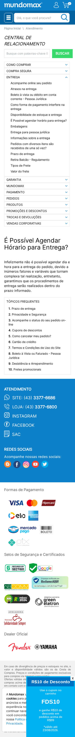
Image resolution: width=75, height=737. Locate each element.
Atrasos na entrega (23, 89)
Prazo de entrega (22, 154)
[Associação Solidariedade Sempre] (16, 619)
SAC (16, 434)
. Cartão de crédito (22, 342)
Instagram (24, 416)
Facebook (23, 425)
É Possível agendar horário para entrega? (39, 120)
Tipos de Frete (20, 165)
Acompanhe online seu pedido (31, 83)
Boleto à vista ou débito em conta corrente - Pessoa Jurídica (33, 97)
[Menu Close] (8, 17)
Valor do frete (20, 171)
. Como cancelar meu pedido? (30, 336)
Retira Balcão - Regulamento (30, 159)
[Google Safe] (42, 569)
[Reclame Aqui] (51, 584)
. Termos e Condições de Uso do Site (34, 347)
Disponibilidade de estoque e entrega (36, 114)
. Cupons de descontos (25, 330)
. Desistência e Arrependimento (31, 363)
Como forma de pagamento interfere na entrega (38, 107)
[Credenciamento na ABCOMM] (18, 587)
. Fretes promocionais (25, 369)
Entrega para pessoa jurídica (30, 132)
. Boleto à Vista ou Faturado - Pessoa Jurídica (35, 355)
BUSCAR (62, 53)
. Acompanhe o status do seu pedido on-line (37, 322)
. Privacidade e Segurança (27, 314)
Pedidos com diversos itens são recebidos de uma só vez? (32, 146)
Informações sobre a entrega (30, 138)
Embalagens (19, 126)
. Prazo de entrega (22, 308)
